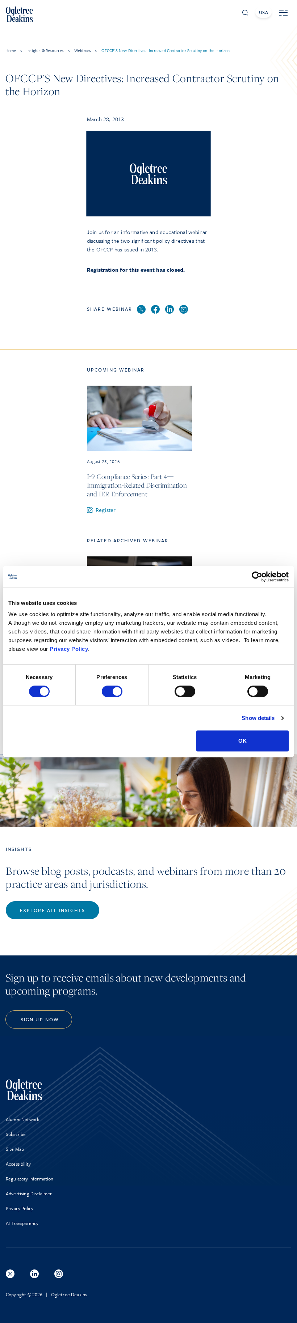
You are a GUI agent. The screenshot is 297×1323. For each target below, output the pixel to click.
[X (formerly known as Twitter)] (10, 1273)
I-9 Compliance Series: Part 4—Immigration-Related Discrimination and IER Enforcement (137, 485)
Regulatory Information (30, 1178)
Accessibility (18, 1163)
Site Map (15, 1149)
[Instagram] (58, 1273)
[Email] (183, 309)
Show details (258, 718)
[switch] (112, 691)
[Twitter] (141, 309)
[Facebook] (155, 309)
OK (242, 741)
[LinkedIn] (169, 309)
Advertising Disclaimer (29, 1193)
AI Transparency (22, 1223)
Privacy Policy (69, 649)
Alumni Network (22, 1119)
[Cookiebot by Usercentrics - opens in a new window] (257, 576)
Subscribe (16, 1134)
